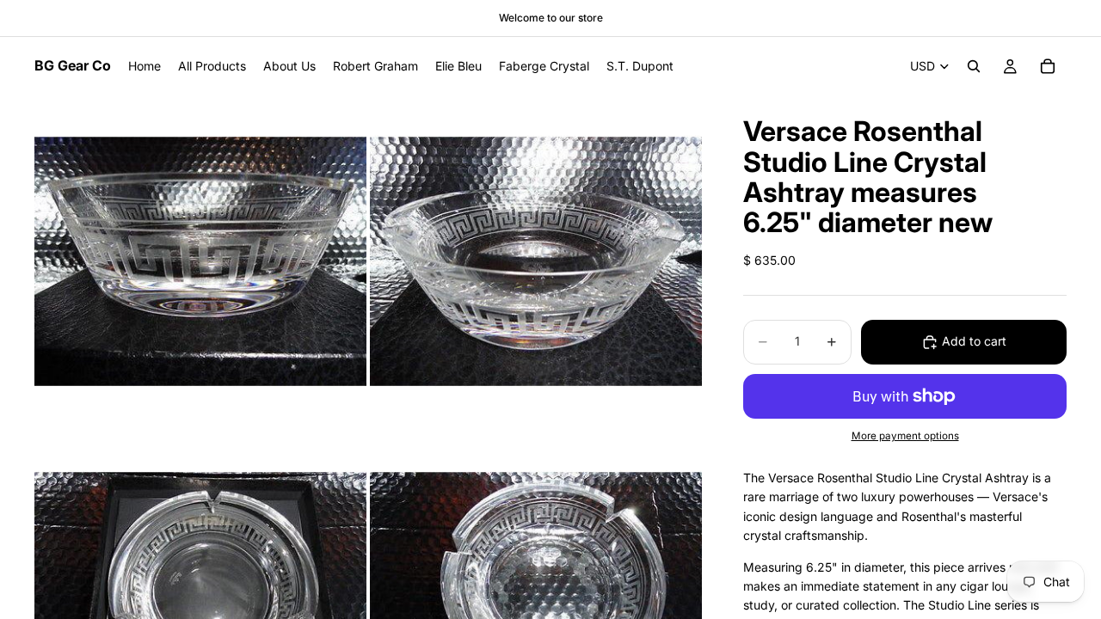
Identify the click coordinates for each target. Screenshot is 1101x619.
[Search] (974, 66)
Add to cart (974, 341)
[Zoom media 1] (200, 261)
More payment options (905, 436)
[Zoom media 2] (536, 261)
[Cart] (1048, 66)
